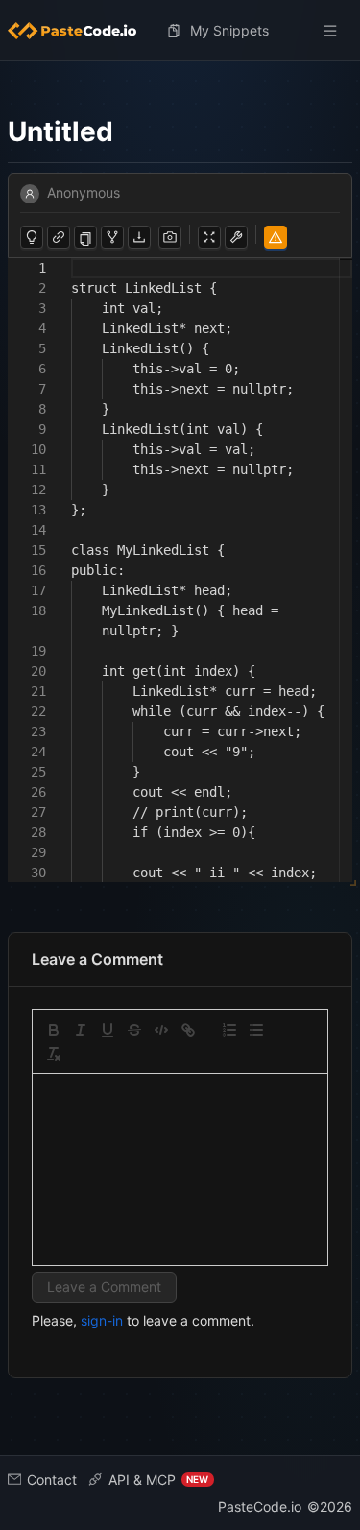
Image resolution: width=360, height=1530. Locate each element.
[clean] (53, 1053)
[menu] (180, 30)
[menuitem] (80, 30)
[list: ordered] (229, 1029)
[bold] (53, 1029)
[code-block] (161, 1029)
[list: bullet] (256, 1029)
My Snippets (229, 30)
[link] (188, 1029)
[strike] (134, 1029)
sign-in (102, 1320)
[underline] (107, 1029)
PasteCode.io (259, 1506)
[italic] (80, 1029)
